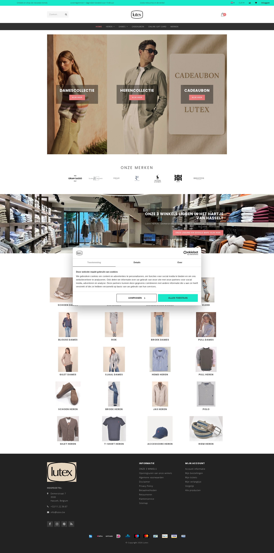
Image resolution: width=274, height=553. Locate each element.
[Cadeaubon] (109, 536)
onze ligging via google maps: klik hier (198, 232)
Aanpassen (135, 298)
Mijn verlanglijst (193, 481)
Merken (174, 26)
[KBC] (127, 536)
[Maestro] (137, 536)
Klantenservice (146, 498)
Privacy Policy (146, 486)
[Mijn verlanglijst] (256, 3)
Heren (109, 26)
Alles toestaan (178, 298)
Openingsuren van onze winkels (155, 473)
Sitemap (143, 503)
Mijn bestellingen (194, 473)
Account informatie (195, 469)
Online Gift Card (157, 26)
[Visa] (174, 536)
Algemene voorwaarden (151, 477)
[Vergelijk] (250, 3)
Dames (122, 26)
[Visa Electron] (183, 536)
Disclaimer (144, 481)
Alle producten (193, 490)
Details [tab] (137, 262)
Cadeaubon (138, 26)
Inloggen (265, 3)
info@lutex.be (58, 512)
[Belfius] (99, 536)
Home (99, 26)
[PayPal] (164, 536)
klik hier (77, 97)
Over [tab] (179, 262)
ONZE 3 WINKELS (148, 469)
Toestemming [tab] (94, 262)
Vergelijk (189, 486)
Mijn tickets (191, 477)
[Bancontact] (155, 536)
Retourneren (145, 494)
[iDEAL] (118, 536)
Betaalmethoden (148, 490)
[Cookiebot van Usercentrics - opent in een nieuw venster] (185, 253)
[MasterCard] (146, 536)
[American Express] (90, 536)
